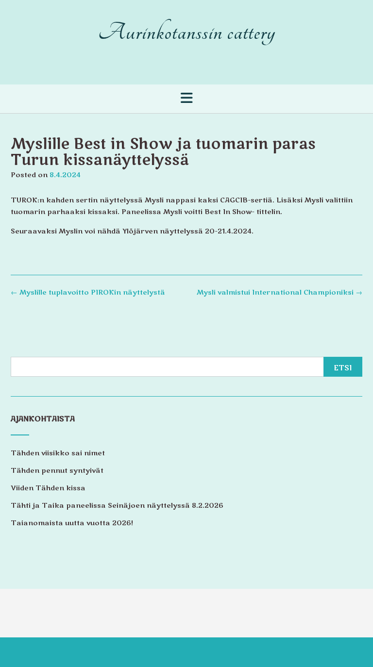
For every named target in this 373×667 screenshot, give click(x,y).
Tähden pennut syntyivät (57, 470)
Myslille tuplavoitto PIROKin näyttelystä (88, 292)
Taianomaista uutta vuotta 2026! (72, 523)
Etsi (343, 368)
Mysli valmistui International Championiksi (279, 292)
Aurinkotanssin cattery (186, 32)
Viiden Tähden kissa (48, 488)
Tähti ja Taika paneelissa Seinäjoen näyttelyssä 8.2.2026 (117, 505)
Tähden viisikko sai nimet (58, 453)
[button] (186, 98)
